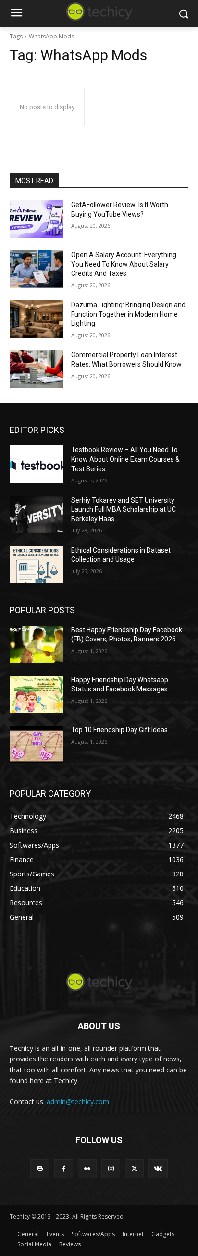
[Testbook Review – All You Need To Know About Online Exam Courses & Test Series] (36, 464)
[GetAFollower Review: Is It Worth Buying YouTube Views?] (36, 219)
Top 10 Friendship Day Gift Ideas (119, 730)
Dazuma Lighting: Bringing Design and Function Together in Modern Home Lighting (128, 314)
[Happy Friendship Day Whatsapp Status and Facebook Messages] (36, 694)
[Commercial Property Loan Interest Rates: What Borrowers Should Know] (36, 369)
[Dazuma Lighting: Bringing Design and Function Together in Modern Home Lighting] (36, 319)
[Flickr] (87, 1168)
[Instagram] (110, 1168)
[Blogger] (39, 1168)
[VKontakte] (157, 1168)
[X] (134, 1168)
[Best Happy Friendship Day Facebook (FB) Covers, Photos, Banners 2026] (36, 644)
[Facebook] (63, 1168)
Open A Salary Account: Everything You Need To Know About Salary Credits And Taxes (123, 264)
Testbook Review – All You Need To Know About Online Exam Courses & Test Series (125, 459)
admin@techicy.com (78, 1101)
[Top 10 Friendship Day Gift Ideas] (36, 744)
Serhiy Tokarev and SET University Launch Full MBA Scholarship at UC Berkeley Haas (123, 509)
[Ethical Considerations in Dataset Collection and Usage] (36, 564)
